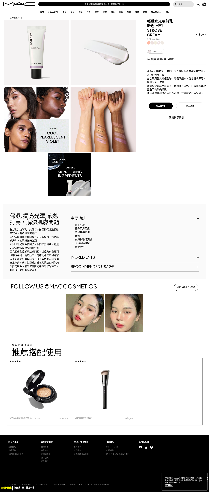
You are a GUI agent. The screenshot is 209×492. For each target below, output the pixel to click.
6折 (167, 12)
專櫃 (145, 12)
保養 (121, 12)
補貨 (129, 12)
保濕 (20, 18)
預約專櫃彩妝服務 (15, 454)
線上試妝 (190, 106)
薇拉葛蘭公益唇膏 (81, 454)
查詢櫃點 (12, 447)
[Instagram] (146, 447)
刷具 (113, 12)
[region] (184, 481)
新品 (73, 12)
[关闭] (199, 481)
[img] (39, 389)
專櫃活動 (12, 450)
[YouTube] (140, 447)
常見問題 (45, 461)
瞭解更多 (169, 485)
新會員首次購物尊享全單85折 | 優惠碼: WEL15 (104, 4)
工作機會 (77, 450)
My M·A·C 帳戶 (113, 447)
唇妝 (89, 12)
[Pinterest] (151, 447)
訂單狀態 (110, 450)
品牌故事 (77, 447)
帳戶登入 (45, 458)
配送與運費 (45, 454)
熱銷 (81, 12)
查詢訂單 (45, 447)
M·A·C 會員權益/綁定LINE (117, 454)
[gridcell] (148, 43)
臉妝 (97, 12)
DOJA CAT (53, 12)
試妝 (137, 12)
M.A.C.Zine (156, 12)
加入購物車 (161, 106)
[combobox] (176, 51)
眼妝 (105, 12)
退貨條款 (45, 450)
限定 (64, 12)
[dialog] (27, 418)
